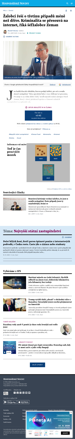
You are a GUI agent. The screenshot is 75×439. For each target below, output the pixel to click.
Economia (6, 416)
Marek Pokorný (13, 30)
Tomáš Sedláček (9, 321)
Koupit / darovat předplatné (56, 410)
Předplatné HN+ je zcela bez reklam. (62, 189)
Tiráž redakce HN (8, 413)
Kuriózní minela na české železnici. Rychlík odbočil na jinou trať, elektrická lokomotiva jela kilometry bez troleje (48, 280)
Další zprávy (37, 365)
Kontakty (6, 410)
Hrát (41, 158)
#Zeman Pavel (35, 134)
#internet (57, 134)
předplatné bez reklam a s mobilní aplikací (39, 123)
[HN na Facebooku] (18, 393)
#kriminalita (47, 134)
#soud (19, 138)
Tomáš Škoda (41, 77)
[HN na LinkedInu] (23, 393)
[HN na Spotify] (26, 393)
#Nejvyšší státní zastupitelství (19, 134)
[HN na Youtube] (29, 393)
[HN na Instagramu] (20, 393)
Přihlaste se (46, 129)
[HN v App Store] (23, 402)
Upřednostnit (66, 84)
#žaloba (11, 138)
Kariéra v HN (7, 419)
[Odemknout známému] (71, 11)
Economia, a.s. (16, 382)
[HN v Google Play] (10, 402)
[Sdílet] (66, 11)
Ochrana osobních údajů (29, 410)
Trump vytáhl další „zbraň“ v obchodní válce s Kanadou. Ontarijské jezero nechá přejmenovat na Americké (50, 302)
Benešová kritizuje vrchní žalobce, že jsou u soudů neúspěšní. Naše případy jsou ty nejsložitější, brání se (48, 201)
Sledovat (52, 84)
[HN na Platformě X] (15, 393)
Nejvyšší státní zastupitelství (37, 231)
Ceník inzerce (7, 422)
